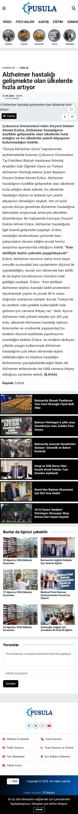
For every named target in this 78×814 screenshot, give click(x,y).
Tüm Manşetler (16, 756)
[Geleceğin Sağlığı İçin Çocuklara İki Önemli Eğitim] (58, 614)
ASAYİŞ (43, 22)
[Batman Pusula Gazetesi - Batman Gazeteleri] (39, 8)
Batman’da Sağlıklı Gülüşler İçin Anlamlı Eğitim (56, 562)
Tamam (39, 809)
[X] (36, 726)
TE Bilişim (48, 792)
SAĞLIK (24, 67)
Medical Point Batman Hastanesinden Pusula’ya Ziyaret (55, 595)
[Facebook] (29, 726)
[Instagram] (42, 726)
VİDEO (7, 22)
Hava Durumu (54, 739)
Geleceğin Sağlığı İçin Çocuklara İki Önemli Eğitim (56, 629)
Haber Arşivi (14, 765)
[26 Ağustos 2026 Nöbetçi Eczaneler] (20, 614)
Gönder (11, 683)
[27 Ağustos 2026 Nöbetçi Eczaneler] (20, 579)
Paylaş (11, 116)
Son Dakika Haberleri (57, 756)
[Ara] (74, 8)
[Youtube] (49, 726)
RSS (14, 781)
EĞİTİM (58, 22)
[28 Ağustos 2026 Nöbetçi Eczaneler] (20, 547)
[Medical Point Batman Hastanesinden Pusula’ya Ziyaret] (58, 579)
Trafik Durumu (15, 747)
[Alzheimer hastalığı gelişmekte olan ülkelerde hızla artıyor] (39, 107)
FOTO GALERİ (25, 22)
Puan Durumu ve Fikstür (59, 747)
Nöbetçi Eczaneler (18, 739)
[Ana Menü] (4, 8)
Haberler (8, 67)
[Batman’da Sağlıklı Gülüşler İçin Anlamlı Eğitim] (58, 547)
